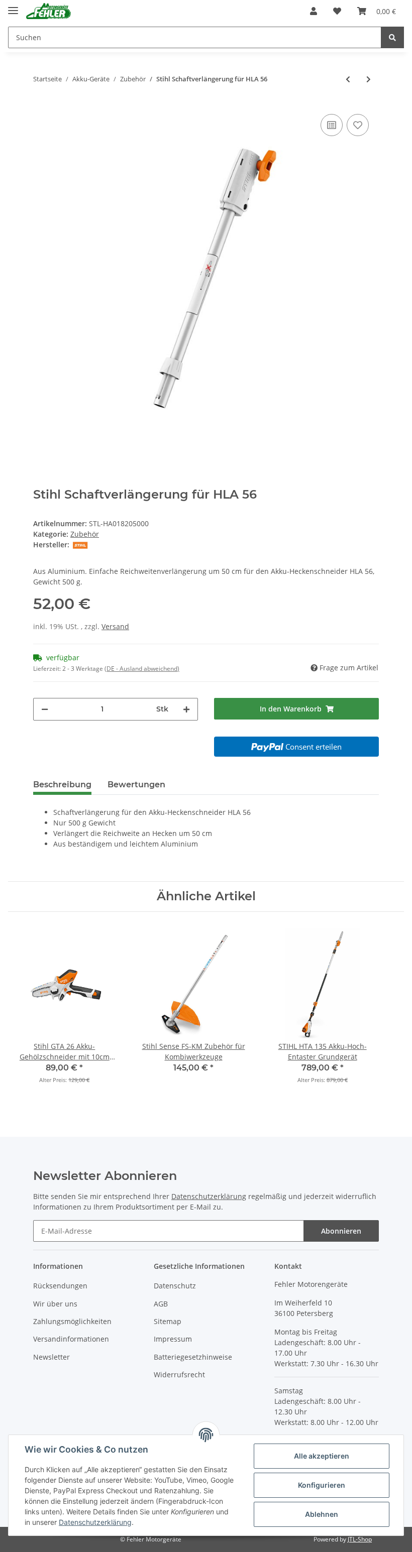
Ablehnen (321, 1514)
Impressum (173, 1339)
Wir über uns (55, 1303)
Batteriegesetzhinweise (193, 1357)
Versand (115, 626)
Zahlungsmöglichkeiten (72, 1321)
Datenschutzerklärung (208, 1196)
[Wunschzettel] (337, 11)
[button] (313, 11)
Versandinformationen (71, 1339)
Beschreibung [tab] (62, 784)
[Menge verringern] (45, 709)
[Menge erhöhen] (186, 709)
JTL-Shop (360, 1539)
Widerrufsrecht (179, 1374)
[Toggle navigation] (13, 6)
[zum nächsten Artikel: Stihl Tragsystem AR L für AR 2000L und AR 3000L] (368, 79)
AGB (161, 1303)
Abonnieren (341, 1231)
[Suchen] (392, 37)
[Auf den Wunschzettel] (358, 125)
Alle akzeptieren (321, 1456)
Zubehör (84, 534)
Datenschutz (175, 1285)
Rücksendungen (60, 1285)
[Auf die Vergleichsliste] (332, 125)
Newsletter (51, 1357)
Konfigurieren (321, 1485)
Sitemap (167, 1321)
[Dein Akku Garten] (48, 11)
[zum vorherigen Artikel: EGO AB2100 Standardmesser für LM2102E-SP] (348, 79)
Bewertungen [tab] (136, 784)
